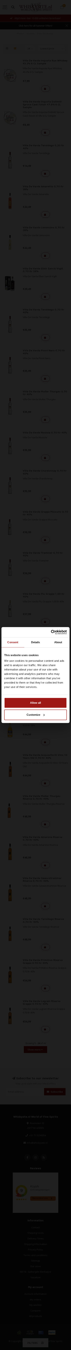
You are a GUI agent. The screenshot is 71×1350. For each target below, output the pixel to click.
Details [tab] (35, 642)
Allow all (35, 702)
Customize (33, 714)
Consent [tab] (12, 642)
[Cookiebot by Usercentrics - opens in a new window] (51, 632)
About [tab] (58, 642)
